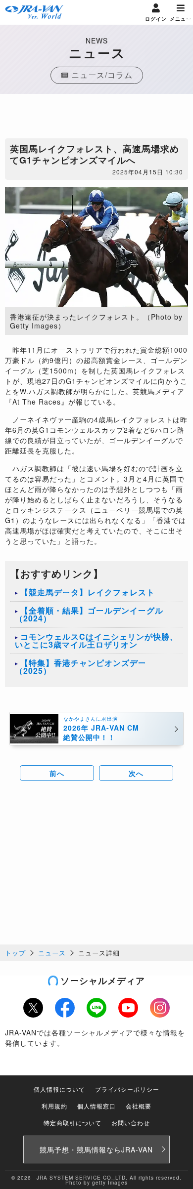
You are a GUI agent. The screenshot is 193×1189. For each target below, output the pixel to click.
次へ (136, 773)
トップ (15, 952)
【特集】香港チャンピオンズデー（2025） (80, 666)
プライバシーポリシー (127, 1089)
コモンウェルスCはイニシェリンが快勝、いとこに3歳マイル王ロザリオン (96, 640)
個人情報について (59, 1089)
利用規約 (54, 1106)
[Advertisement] (96, 118)
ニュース (52, 952)
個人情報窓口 (96, 1106)
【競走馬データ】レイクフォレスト (87, 592)
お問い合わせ (130, 1122)
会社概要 (138, 1106)
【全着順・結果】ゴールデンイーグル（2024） (89, 614)
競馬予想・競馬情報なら (96, 1149)
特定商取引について (72, 1122)
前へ (56, 773)
